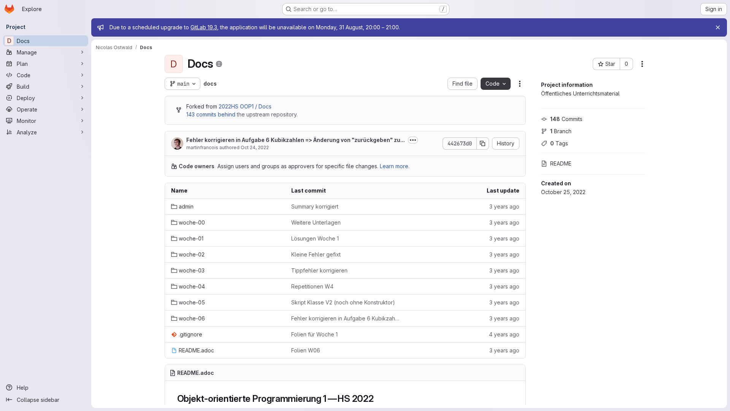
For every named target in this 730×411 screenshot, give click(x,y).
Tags (559, 143)
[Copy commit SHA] (483, 143)
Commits (566, 119)
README (560, 163)
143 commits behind (210, 114)
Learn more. (394, 166)
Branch (560, 131)
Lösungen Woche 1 (315, 238)
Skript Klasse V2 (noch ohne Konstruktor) (343, 302)
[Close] (717, 27)
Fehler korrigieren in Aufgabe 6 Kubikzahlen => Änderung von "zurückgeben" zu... (295, 140)
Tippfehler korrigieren (319, 270)
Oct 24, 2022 (255, 147)
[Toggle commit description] (413, 140)
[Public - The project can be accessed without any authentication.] (219, 64)
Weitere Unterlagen (316, 222)
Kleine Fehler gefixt (316, 254)
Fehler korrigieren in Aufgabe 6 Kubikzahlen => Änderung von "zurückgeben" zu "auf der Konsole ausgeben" (345, 318)
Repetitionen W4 (312, 286)
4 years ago (504, 334)
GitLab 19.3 (203, 27)
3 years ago (504, 206)
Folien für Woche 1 (314, 334)
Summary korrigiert (314, 206)
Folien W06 (305, 350)
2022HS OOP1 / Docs (245, 106)
